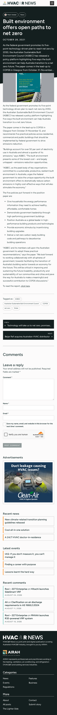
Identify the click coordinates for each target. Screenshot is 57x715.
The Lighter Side (10, 708)
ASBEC (17, 299)
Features (33, 678)
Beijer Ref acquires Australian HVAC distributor (27, 336)
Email (6, 413)
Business (33, 682)
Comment (7, 377)
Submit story (35, 704)
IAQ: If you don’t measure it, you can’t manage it (24, 555)
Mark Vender (11, 15)
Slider (16, 308)
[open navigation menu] (52, 3)
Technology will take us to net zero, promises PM (28, 325)
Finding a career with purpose (20, 564)
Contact (33, 700)
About (6, 700)
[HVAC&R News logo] (19, 3)
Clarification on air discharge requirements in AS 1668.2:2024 (23, 604)
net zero (7, 308)
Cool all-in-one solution (17, 530)
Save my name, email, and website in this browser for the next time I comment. (30, 425)
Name (6, 403)
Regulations (8, 687)
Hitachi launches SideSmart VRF (27, 590)
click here (25, 286)
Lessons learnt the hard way (19, 571)
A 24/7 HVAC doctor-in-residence (23, 537)
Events (6, 682)
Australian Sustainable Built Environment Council (21, 304)
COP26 (45, 304)
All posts (7, 704)
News (22, 15)
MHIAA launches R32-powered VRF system (27, 617)
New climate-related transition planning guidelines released (26, 521)
